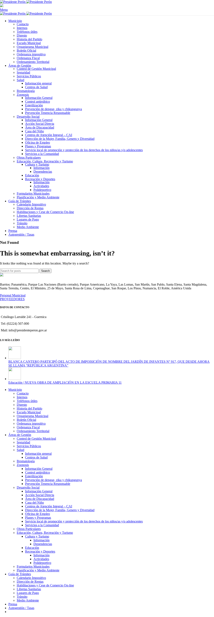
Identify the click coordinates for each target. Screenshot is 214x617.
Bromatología (26, 91)
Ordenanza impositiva (31, 54)
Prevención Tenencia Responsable (47, 113)
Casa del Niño (34, 131)
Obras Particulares (29, 157)
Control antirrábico (37, 101)
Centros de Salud (36, 87)
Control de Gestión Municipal (36, 68)
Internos (22, 28)
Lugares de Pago (28, 219)
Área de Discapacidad (39, 127)
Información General (38, 98)
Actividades (41, 186)
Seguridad (23, 72)
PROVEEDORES (12, 299)
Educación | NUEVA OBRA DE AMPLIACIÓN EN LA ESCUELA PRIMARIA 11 (65, 382)
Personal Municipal (12, 295)
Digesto (22, 35)
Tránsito (22, 223)
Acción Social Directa (39, 123)
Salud (20, 80)
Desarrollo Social (28, 116)
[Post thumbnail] (14, 358)
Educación (32, 175)
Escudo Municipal (29, 43)
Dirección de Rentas (30, 208)
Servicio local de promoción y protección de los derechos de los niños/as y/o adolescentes (84, 150)
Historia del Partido (29, 39)
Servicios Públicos (29, 76)
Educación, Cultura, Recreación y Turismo (45, 161)
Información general (38, 83)
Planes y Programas (38, 146)
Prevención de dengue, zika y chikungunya (53, 109)
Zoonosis (23, 94)
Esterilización (34, 105)
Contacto (23, 24)
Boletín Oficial (26, 50)
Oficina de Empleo (37, 142)
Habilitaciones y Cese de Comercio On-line (45, 212)
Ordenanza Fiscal (28, 58)
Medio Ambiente (28, 227)
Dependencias (42, 171)
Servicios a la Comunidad (42, 154)
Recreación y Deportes (40, 179)
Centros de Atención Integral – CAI (48, 135)
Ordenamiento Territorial (33, 62)
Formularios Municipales (33, 193)
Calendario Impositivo (31, 204)
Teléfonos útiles (27, 31)
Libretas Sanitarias (29, 215)
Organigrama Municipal (32, 47)
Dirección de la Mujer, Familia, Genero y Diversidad (59, 139)
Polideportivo (42, 190)
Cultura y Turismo (37, 164)
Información (41, 168)
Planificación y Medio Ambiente (38, 197)
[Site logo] (13, 2)
